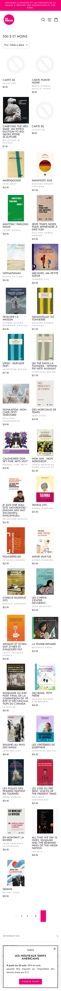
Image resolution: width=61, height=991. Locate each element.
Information (11, 936)
